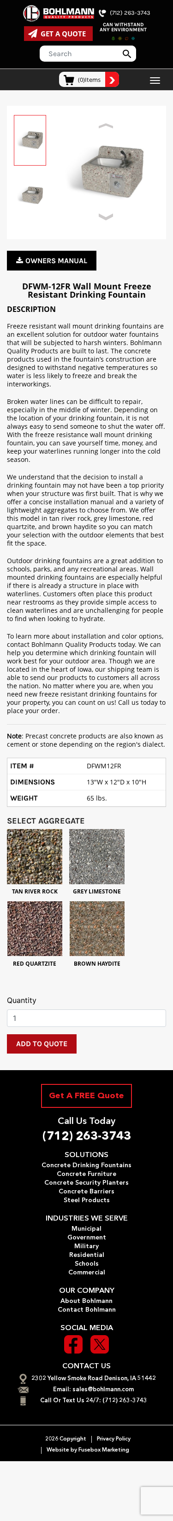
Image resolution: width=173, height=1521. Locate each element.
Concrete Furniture (86, 1174)
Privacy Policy (114, 1439)
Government (86, 1237)
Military (86, 1246)
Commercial (86, 1272)
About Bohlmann (86, 1301)
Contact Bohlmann (87, 1310)
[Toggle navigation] (155, 80)
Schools (87, 1264)
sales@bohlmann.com (103, 1390)
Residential (86, 1255)
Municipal (86, 1229)
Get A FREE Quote (86, 1096)
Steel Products (87, 1200)
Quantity (21, 1000)
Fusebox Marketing (103, 1450)
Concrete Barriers (86, 1191)
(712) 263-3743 (129, 13)
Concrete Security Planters (86, 1183)
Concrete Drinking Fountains (86, 1165)
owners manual (56, 260)
